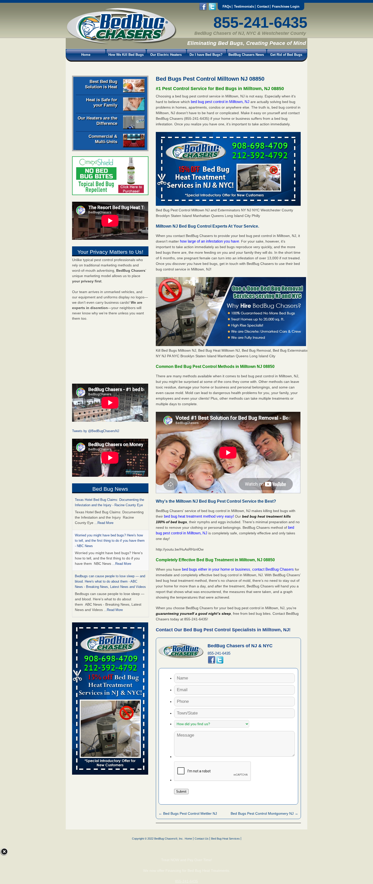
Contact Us (202, 838)
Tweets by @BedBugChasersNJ (95, 431)
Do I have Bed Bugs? (206, 55)
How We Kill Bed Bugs (126, 55)
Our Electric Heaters (166, 55)
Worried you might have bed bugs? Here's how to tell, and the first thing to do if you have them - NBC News (110, 540)
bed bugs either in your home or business (216, 569)
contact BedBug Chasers (273, 569)
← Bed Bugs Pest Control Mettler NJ (188, 813)
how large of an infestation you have (209, 241)
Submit (181, 791)
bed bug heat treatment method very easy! (199, 516)
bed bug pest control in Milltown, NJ (220, 101)
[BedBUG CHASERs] (121, 43)
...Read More (103, 523)
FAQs (227, 6)
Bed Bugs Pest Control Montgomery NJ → (264, 813)
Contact (263, 6)
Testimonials (244, 6)
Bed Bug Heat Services (225, 838)
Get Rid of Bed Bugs (286, 55)
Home (85, 55)
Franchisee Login (285, 6)
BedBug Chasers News (246, 55)
